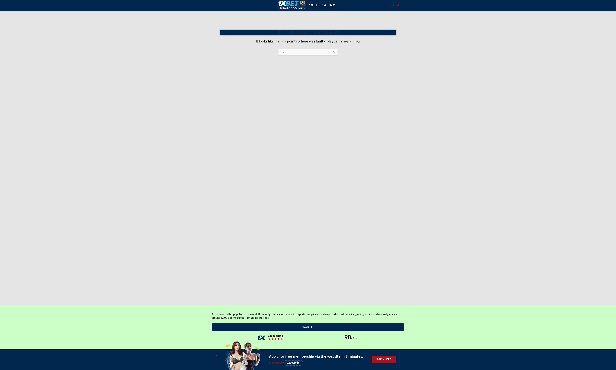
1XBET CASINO (322, 5)
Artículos (397, 5)
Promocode (276, 362)
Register (308, 326)
